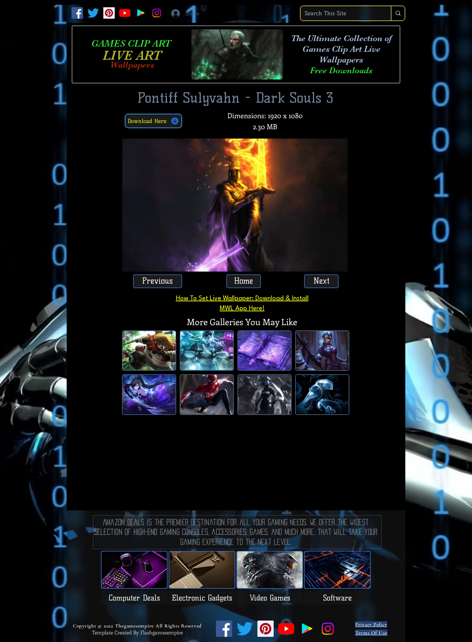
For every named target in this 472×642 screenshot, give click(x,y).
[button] (339, 264)
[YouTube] (125, 13)
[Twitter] (93, 13)
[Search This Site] (398, 13)
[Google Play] (141, 13)
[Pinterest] (109, 13)
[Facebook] (77, 13)
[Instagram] (156, 13)
